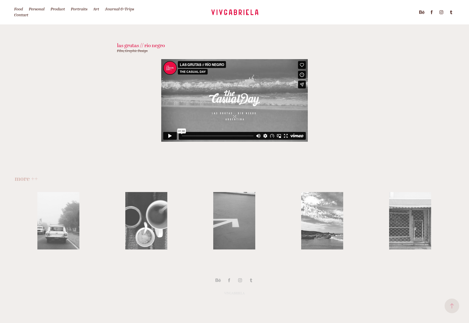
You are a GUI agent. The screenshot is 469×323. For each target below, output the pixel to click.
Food (18, 9)
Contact (21, 15)
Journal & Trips (119, 9)
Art (96, 9)
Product (58, 9)
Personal (37, 9)
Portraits (79, 9)
